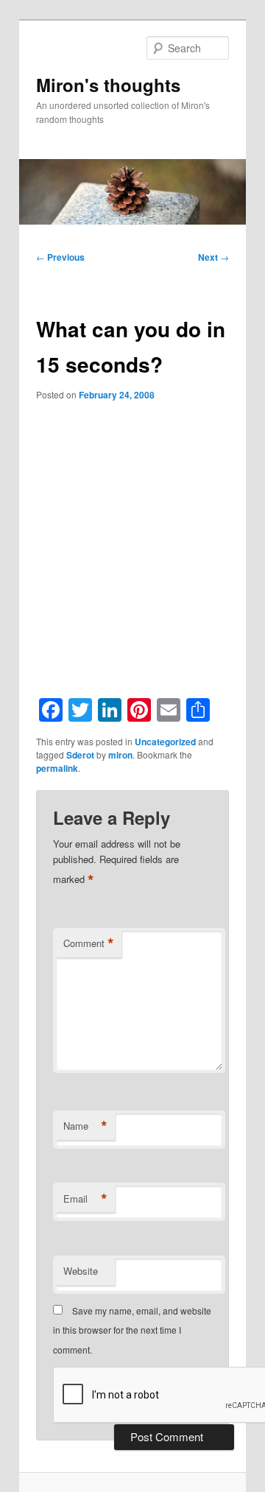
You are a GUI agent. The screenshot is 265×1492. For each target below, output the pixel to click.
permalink (57, 768)
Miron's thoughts (108, 84)
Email (85, 1199)
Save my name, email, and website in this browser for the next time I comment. (132, 1330)
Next (213, 257)
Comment (88, 943)
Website (80, 1271)
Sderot (80, 754)
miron (120, 754)
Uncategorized (165, 741)
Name (85, 1126)
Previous (60, 257)
